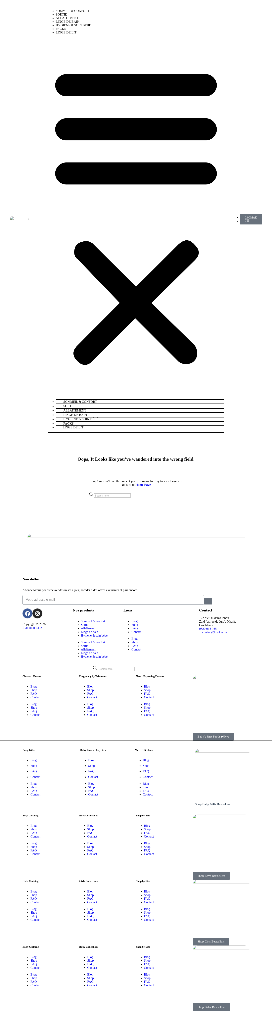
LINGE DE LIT (66, 32)
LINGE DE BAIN (67, 21)
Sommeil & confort (93, 621)
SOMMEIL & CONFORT (72, 11)
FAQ (134, 628)
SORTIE (61, 14)
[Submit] (208, 601)
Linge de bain (89, 632)
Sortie (84, 624)
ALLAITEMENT (67, 18)
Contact (136, 632)
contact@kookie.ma (214, 632)
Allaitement (88, 628)
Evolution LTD (32, 627)
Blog (134, 621)
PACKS (61, 28)
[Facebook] (27, 613)
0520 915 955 (208, 628)
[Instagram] (37, 613)
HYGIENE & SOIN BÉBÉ (73, 25)
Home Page (143, 484)
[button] (136, 214)
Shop (134, 624)
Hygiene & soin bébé (94, 635)
